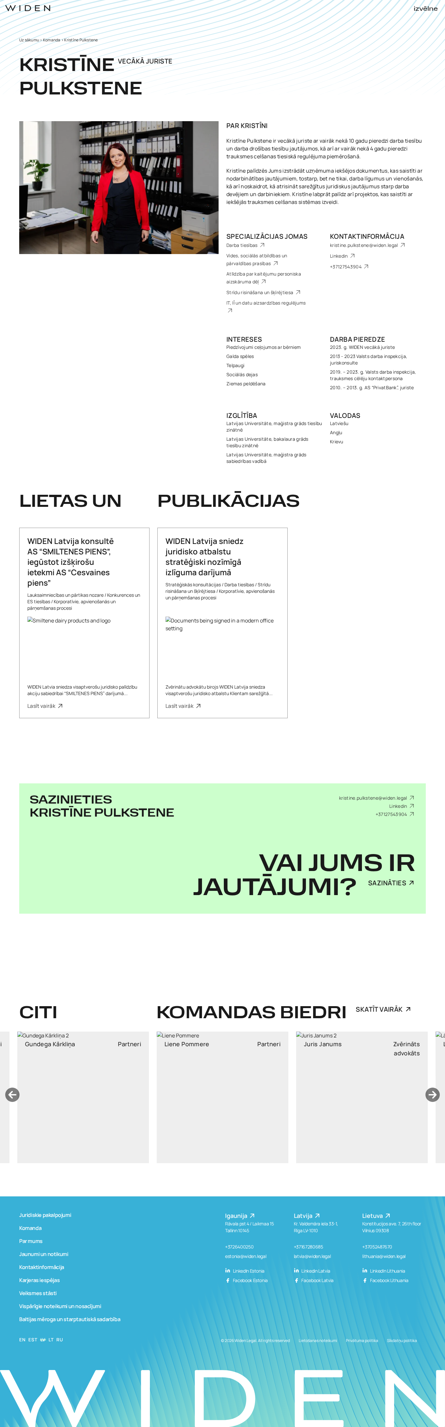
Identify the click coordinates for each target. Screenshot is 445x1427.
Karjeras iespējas (39, 1280)
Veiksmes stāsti (38, 1293)
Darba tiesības (242, 245)
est (32, 1339)
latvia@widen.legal (312, 1256)
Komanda (52, 40)
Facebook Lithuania (388, 1280)
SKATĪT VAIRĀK (379, 1009)
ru (59, 1339)
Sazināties (387, 882)
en (22, 1339)
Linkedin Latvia (315, 1271)
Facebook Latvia (317, 1280)
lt (51, 1339)
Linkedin (339, 256)
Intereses (244, 339)
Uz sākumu (29, 40)
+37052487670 (377, 1247)
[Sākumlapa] (27, 8)
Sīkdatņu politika (402, 1340)
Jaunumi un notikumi (43, 1254)
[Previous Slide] (12, 1095)
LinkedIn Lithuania (387, 1271)
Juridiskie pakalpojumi (45, 1215)
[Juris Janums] (222, 1097)
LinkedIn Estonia (248, 1271)
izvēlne (426, 9)
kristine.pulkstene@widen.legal (364, 245)
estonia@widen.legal (245, 1256)
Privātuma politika (362, 1340)
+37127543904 (346, 267)
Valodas (345, 415)
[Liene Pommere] (83, 1097)
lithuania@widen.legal (384, 1256)
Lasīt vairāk (41, 705)
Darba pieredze (357, 339)
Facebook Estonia (250, 1280)
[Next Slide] (432, 1095)
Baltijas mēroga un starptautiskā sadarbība (69, 1319)
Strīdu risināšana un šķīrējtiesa (260, 292)
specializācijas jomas (267, 236)
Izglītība (241, 415)
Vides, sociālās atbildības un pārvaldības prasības (256, 259)
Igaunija (237, 1216)
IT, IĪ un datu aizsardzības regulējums (266, 303)
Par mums (31, 1241)
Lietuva (373, 1216)
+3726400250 (239, 1247)
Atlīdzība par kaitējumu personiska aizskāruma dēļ (263, 278)
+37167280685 (308, 1247)
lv (43, 1339)
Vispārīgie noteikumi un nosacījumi (60, 1306)
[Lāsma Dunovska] (362, 1097)
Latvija (304, 1216)
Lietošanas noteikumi (318, 1340)
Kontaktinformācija (367, 236)
